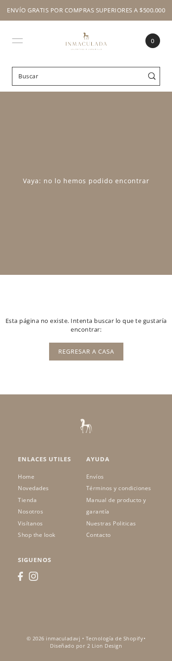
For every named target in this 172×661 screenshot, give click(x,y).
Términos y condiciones (118, 488)
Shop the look (36, 535)
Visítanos (30, 523)
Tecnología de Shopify (115, 638)
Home (26, 477)
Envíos (95, 477)
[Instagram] (33, 576)
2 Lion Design (104, 646)
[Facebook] (20, 576)
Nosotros (30, 511)
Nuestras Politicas (111, 523)
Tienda (27, 500)
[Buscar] (152, 76)
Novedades (33, 488)
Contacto (98, 535)
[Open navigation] (17, 40)
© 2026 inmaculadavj (54, 638)
